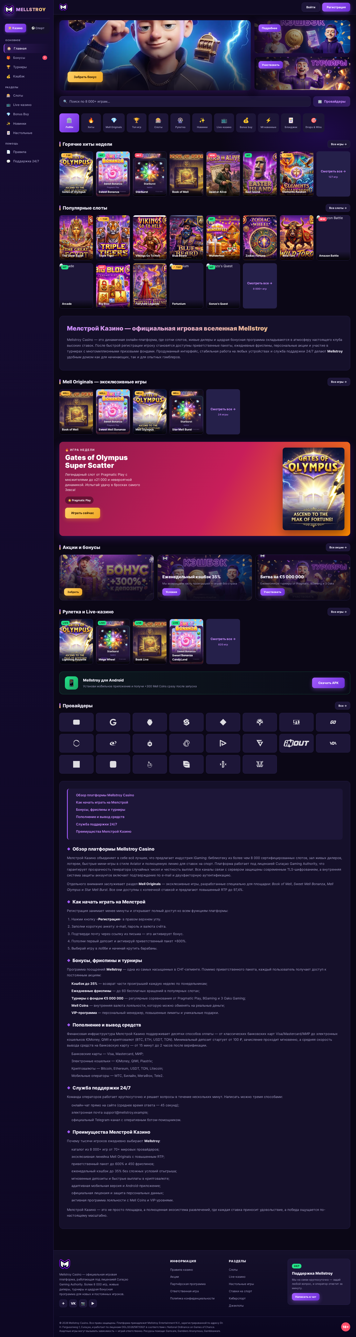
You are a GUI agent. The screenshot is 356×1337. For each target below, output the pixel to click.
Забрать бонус (85, 77)
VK (73, 1303)
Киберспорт (237, 1298)
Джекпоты (236, 1305)
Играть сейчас (82, 513)
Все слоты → (338, 208)
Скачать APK (328, 683)
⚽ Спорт (37, 28)
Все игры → (339, 144)
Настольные (19, 133)
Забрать (73, 592)
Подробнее (269, 28)
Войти (310, 7)
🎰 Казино (15, 28)
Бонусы (26, 58)
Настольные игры (241, 1284)
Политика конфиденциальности (192, 1298)
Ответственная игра (184, 1291)
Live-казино (19, 105)
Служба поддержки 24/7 (96, 824)
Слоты (14, 95)
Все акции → (338, 547)
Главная (17, 48)
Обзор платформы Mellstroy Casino (105, 795)
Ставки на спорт (240, 1291)
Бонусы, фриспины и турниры (100, 809)
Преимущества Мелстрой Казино (103, 831)
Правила (16, 152)
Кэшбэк (15, 76)
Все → (342, 705)
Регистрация (336, 7)
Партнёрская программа (188, 1284)
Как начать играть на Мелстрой (102, 802)
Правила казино (181, 1269)
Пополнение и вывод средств (100, 817)
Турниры (16, 67)
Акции (174, 1276)
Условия (171, 592)
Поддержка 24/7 (22, 161)
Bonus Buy (17, 114)
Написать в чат (305, 1296)
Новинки (16, 123)
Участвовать (271, 64)
